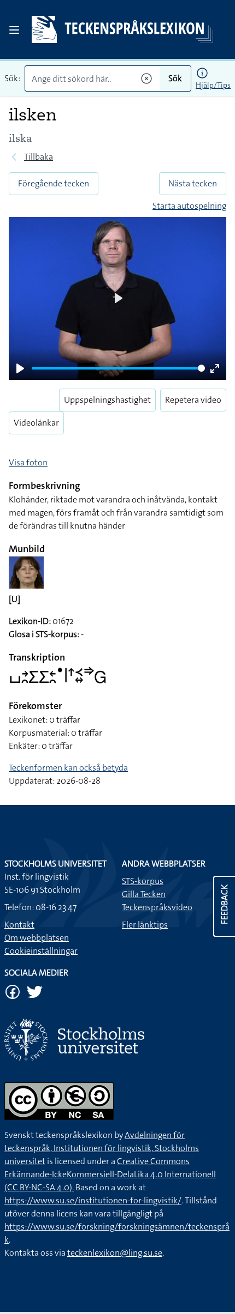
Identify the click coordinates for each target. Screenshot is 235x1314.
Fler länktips (145, 924)
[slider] (118, 368)
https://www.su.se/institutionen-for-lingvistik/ (92, 1200)
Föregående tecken (53, 183)
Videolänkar (36, 422)
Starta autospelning (189, 205)
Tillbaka (38, 156)
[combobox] (92, 78)
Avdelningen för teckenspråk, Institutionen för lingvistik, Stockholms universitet (101, 1148)
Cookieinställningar (41, 950)
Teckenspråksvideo (157, 907)
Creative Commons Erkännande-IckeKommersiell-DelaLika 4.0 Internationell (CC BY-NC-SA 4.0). (110, 1174)
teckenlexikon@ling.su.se (114, 1252)
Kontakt (19, 924)
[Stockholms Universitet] (117, 1040)
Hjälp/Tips (213, 85)
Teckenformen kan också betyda (68, 767)
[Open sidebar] (14, 30)
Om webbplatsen (36, 937)
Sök (175, 78)
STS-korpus (142, 881)
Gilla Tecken (144, 894)
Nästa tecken (192, 183)
